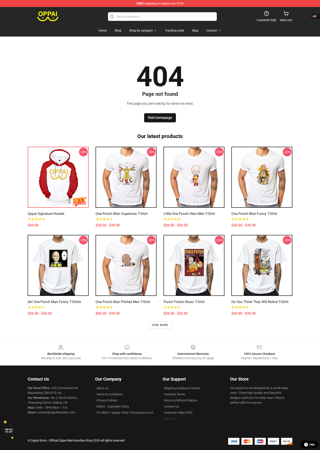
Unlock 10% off (9, 430)
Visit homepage (160, 118)
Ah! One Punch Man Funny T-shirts (54, 302)
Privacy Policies (106, 400)
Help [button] (312, 444)
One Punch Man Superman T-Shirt (122, 214)
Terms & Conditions (109, 394)
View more (160, 325)
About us (102, 388)
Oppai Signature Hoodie (46, 214)
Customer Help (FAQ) (178, 412)
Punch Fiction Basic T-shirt (184, 302)
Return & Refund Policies (180, 400)
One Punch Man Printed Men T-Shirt (123, 302)
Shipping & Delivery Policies (182, 388)
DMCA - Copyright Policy (112, 406)
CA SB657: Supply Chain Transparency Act (124, 412)
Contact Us (171, 406)
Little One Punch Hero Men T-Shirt (189, 214)
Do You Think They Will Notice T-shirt (259, 302)
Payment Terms (174, 394)
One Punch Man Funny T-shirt (254, 214)
